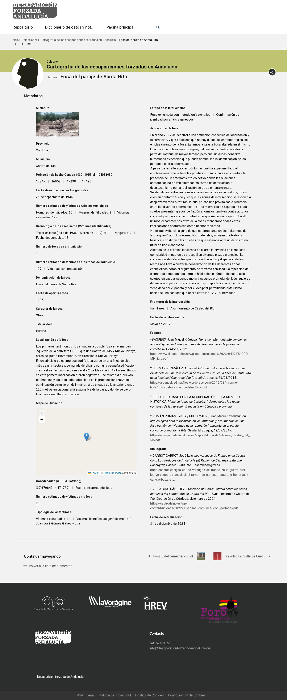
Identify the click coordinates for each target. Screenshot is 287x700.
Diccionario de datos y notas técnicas (70, 27)
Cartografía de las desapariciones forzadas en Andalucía (78, 40)
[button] (158, 27)
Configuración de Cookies (187, 695)
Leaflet (95, 473)
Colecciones (30, 40)
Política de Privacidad (115, 695)
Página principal (120, 27)
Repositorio (22, 27)
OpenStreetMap (113, 473)
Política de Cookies (149, 695)
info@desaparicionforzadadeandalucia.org (180, 648)
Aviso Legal (86, 695)
